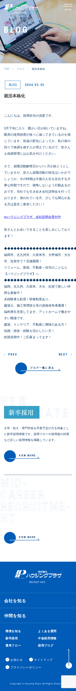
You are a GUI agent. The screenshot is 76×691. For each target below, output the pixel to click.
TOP (7, 69)
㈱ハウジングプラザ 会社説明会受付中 (32, 216)
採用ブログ (46, 645)
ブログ (21, 69)
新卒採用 (11, 638)
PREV (12, 354)
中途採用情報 (47, 638)
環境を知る (13, 631)
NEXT (63, 354)
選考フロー (13, 645)
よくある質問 (47, 631)
